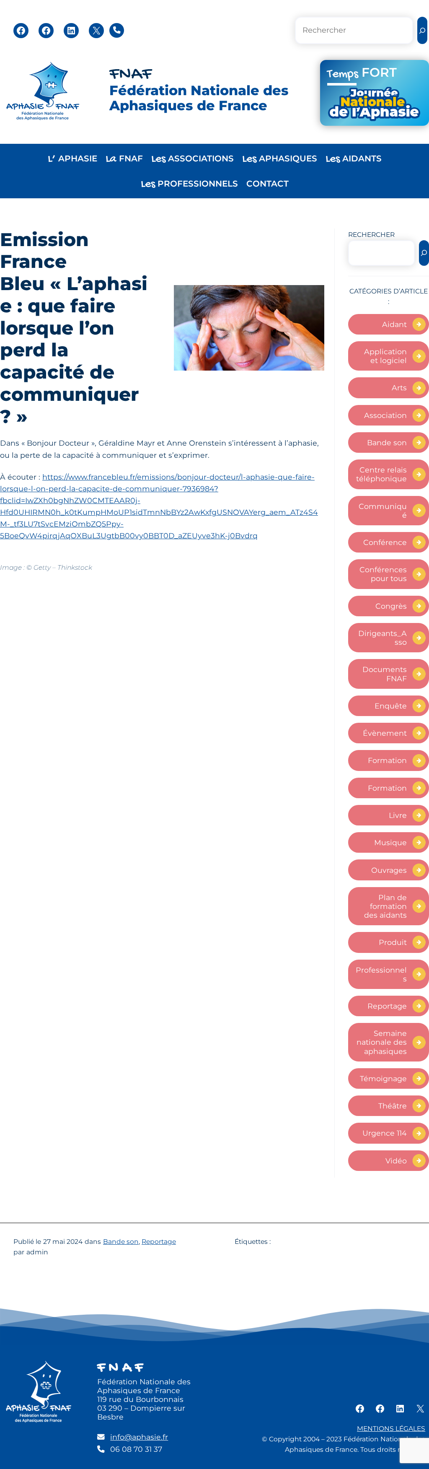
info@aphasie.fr (139, 1437)
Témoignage (383, 1078)
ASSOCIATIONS (192, 159)
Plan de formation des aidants (385, 906)
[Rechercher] (422, 30)
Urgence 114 (384, 1133)
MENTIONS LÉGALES (391, 1429)
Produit (393, 942)
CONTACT (267, 184)
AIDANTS (354, 159)
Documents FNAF (384, 674)
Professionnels (381, 974)
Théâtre (392, 1105)
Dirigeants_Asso (382, 637)
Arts (399, 387)
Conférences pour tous (383, 574)
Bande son (387, 442)
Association (385, 415)
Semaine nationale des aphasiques (382, 1042)
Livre (398, 815)
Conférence (385, 542)
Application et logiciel (385, 356)
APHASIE (72, 159)
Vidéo (396, 1160)
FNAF (130, 75)
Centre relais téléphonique (381, 474)
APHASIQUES (279, 159)
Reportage (387, 1006)
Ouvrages (389, 870)
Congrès (391, 606)
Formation (387, 760)
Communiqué (383, 510)
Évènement (385, 733)
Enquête (391, 705)
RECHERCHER (371, 235)
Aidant (394, 324)
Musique (390, 842)
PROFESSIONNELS (189, 184)
